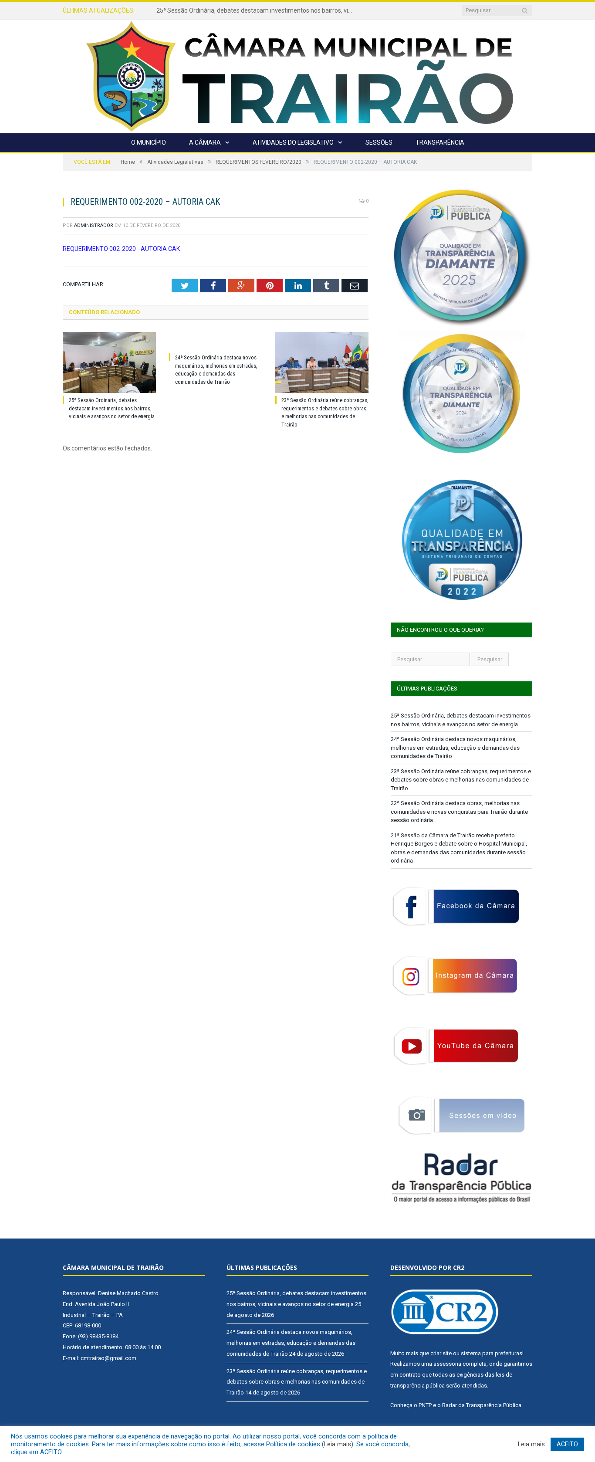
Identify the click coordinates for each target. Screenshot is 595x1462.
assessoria (447, 1363)
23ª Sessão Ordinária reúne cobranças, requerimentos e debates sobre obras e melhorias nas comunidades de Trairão (461, 780)
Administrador (93, 225)
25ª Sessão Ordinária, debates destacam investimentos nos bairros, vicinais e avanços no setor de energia (112, 408)
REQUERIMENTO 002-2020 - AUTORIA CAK (121, 248)
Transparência (440, 142)
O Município (148, 142)
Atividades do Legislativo (293, 142)
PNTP (425, 1405)
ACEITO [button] (567, 1444)
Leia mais (337, 1444)
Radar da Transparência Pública (481, 1405)
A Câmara (205, 142)
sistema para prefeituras (491, 1353)
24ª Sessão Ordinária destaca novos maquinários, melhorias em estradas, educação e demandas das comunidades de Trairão (256, 10)
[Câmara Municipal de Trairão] (297, 75)
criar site (441, 1353)
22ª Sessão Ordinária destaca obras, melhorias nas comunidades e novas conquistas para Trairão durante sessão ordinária (459, 811)
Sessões (378, 142)
